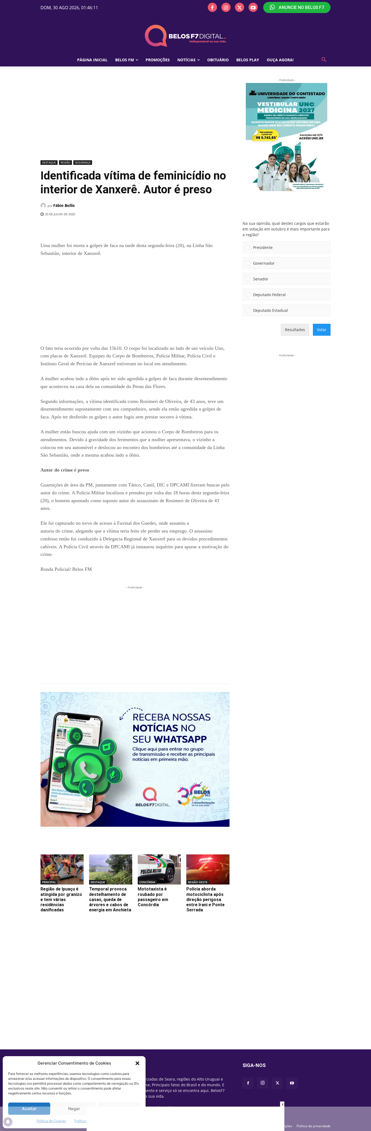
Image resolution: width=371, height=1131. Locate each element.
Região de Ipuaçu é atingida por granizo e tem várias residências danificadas (61, 899)
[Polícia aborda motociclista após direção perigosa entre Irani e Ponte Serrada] (207, 869)
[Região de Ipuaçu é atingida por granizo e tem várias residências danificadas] (62, 869)
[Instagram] (226, 7)
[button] (137, 1063)
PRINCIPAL (49, 882)
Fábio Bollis (64, 205)
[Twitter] (239, 7)
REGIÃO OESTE (197, 882)
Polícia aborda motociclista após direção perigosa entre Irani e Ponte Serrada (205, 899)
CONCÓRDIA (147, 882)
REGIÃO (65, 162)
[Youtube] (253, 7)
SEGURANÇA (82, 162)
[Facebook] (212, 7)
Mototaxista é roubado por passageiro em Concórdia (153, 896)
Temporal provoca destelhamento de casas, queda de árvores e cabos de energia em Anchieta (110, 899)
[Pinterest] (116, 228)
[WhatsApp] (129, 228)
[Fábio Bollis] (44, 205)
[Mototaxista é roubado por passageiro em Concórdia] (159, 869)
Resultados (295, 329)
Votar (321, 329)
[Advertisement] (134, 118)
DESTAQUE (49, 162)
